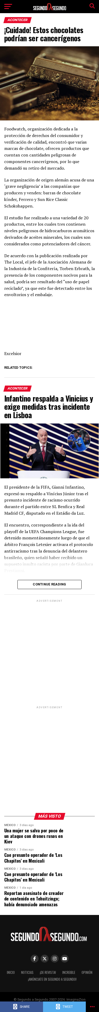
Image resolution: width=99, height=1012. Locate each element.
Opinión (87, 972)
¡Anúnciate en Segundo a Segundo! (52, 979)
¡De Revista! (48, 972)
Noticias (27, 972)
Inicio (11, 972)
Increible (68, 972)
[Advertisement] (49, 652)
